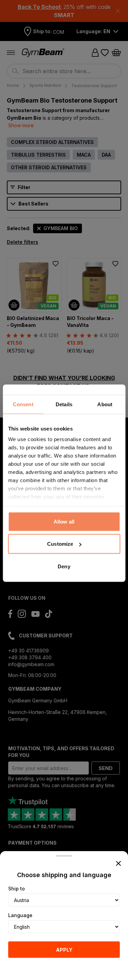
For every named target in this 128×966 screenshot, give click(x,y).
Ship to (16, 888)
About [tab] (104, 404)
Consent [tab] (23, 404)
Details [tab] (64, 404)
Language (20, 915)
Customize (60, 544)
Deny (64, 566)
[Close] (118, 863)
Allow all (64, 521)
